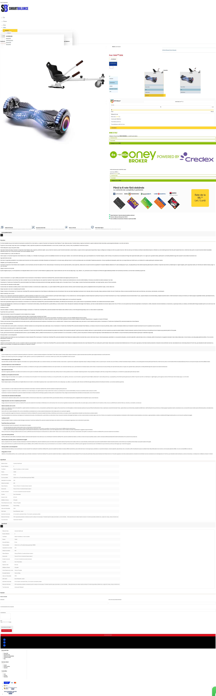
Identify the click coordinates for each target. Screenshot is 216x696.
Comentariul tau (3, 612)
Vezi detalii (112, 140)
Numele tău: (2, 599)
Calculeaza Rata (113, 137)
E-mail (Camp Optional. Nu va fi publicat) (7, 606)
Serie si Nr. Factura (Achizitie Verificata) (115, 599)
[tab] (108, 233)
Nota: (1, 620)
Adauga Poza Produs (6, 630)
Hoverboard (9, 36)
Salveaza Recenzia (108, 635)
